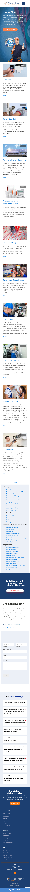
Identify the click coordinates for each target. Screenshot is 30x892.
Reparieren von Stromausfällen (15, 492)
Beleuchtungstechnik (12, 547)
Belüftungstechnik (9, 449)
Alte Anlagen (10, 542)
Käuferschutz (6, 825)
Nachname (18, 646)
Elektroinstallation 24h (11, 360)
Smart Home (7, 80)
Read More (5, 95)
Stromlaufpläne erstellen (13, 498)
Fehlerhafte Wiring (11, 540)
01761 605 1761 (10, 29)
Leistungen (6, 816)
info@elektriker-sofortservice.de (12, 624)
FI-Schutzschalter (11, 510)
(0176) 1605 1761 (15, 803)
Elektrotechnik (8, 319)
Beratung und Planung (12, 508)
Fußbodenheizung (9, 242)
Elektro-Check (10, 506)
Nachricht (5, 661)
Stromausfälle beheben (13, 516)
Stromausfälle (10, 530)
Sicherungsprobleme (12, 536)
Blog (4, 821)
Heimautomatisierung (12, 496)
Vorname (5, 646)
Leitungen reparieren (12, 522)
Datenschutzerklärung (15, 885)
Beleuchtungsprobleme (13, 534)
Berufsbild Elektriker (10, 401)
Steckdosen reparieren (12, 518)
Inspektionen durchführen (14, 500)
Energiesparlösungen (12, 502)
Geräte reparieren (11, 520)
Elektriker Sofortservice (9, 814)
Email (5, 655)
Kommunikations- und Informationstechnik (11, 202)
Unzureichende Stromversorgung (16, 538)
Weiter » (16, 482)
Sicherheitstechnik (9, 119)
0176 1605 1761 (9, 627)
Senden (6, 675)
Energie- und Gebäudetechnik (14, 280)
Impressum (15, 883)
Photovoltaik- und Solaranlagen (14, 160)
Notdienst (5, 818)
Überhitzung (9, 531)
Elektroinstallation (11, 490)
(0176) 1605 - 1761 (14, 866)
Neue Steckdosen (11, 494)
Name (5, 642)
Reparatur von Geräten (13, 504)
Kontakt (5, 823)
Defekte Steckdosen (12, 528)
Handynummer (7, 649)
